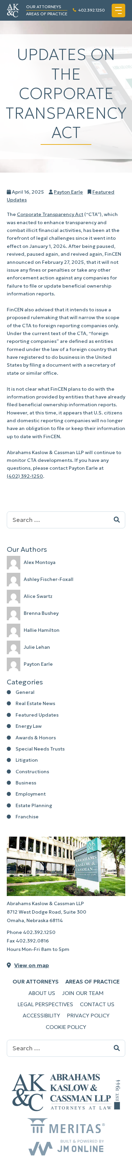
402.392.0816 (32, 941)
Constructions (32, 771)
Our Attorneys (43, 6)
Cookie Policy (66, 1027)
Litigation (27, 760)
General (25, 692)
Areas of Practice (46, 13)
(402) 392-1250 (25, 476)
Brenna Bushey (41, 613)
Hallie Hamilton (42, 630)
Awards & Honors (36, 738)
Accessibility (41, 1015)
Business (26, 783)
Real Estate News (35, 703)
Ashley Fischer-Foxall (48, 579)
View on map (31, 965)
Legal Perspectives (45, 1004)
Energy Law (29, 726)
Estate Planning (34, 805)
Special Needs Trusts (40, 749)
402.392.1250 (91, 10)
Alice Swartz (38, 596)
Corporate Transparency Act (50, 214)
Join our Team (83, 993)
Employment (31, 794)
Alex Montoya (40, 562)
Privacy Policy (88, 1015)
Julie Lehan (37, 647)
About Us (41, 993)
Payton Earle (68, 192)
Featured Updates (37, 715)
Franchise (27, 817)
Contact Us (97, 1004)
